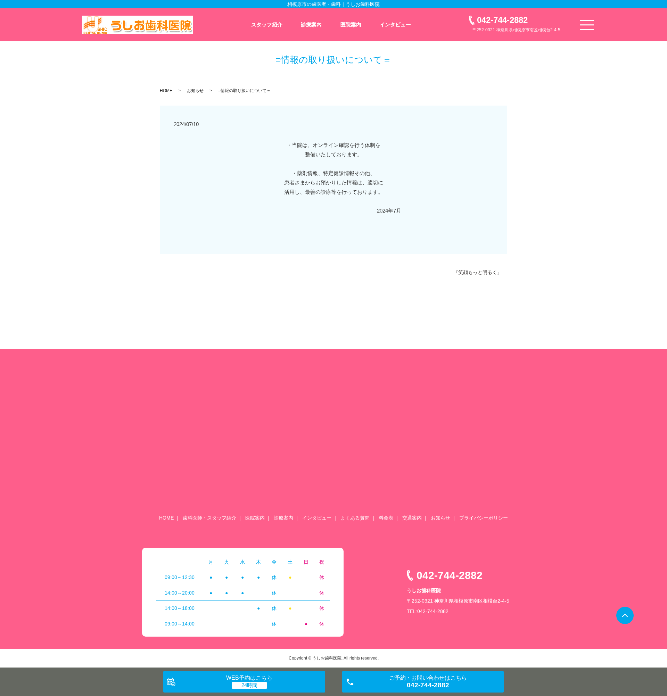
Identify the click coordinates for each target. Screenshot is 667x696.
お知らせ (195, 90)
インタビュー (395, 24)
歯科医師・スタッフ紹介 (209, 518)
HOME (166, 90)
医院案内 (350, 24)
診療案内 (311, 24)
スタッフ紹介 (266, 24)
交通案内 (412, 518)
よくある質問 (355, 518)
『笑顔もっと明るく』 (477, 272)
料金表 (386, 518)
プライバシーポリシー (483, 518)
